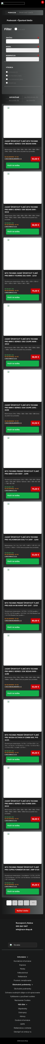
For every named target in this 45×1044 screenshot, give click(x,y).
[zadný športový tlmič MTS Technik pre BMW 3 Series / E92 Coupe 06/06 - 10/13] (22, 319)
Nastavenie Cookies (22, 1000)
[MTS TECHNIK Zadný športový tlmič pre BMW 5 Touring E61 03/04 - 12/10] (22, 254)
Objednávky (22, 1009)
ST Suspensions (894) (15, 79)
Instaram (22, 938)
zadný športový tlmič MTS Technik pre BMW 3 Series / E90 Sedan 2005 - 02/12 (21, 209)
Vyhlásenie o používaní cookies (22, 996)
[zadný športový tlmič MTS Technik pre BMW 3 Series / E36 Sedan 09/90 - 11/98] (22, 649)
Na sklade (21, 29)
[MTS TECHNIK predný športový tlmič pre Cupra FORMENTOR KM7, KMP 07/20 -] (22, 848)
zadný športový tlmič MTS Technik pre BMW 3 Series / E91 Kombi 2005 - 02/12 (21, 803)
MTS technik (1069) (15, 76)
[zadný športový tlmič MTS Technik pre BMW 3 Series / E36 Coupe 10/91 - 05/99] (22, 386)
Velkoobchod (22, 973)
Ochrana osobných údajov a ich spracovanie (22, 993)
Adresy (22, 1016)
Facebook (18, 938)
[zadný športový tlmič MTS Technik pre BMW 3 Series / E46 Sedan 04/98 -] (22, 122)
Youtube (26, 938)
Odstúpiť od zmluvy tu (22, 1032)
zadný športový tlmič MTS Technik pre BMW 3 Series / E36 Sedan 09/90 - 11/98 (21, 671)
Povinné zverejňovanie (22, 980)
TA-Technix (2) (13, 72)
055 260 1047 (22, 926)
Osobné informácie (22, 1020)
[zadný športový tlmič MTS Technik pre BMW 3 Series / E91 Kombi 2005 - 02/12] (22, 781)
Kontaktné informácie (22, 961)
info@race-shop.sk (24, 929)
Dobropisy (23, 1012)
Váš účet (36, 3)
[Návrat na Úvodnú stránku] (4, 12)
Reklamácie (22, 976)
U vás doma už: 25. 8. (11, 226)
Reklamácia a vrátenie (22, 1028)
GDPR (22, 1024)
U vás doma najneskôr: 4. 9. (13, 158)
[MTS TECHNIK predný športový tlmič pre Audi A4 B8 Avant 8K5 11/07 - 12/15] (22, 583)
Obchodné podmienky (22, 989)
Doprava (22, 965)
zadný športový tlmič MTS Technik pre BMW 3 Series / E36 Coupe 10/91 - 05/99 (21, 407)
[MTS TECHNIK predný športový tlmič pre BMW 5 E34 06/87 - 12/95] (22, 452)
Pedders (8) (12, 83)
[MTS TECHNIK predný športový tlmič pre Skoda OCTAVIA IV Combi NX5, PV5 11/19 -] (22, 715)
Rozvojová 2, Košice (24, 923)
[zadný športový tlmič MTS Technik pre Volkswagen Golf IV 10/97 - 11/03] (22, 517)
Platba (22, 969)
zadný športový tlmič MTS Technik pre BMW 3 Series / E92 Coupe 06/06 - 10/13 (21, 341)
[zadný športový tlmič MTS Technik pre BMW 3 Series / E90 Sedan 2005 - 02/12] (22, 187)
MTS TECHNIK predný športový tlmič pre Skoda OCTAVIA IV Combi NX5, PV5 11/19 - (22, 737)
